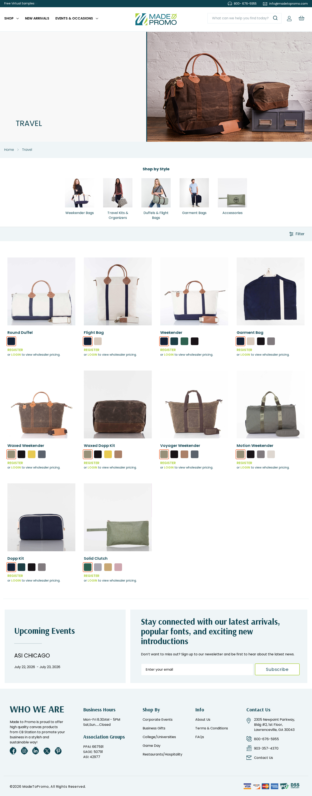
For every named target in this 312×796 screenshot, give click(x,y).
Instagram (24, 750)
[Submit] (275, 18)
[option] (11, 341)
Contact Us (263, 757)
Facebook (13, 750)
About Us (202, 719)
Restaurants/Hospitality (162, 754)
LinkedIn (35, 750)
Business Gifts (154, 728)
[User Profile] (289, 18)
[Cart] (301, 18)
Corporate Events (158, 719)
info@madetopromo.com (288, 3)
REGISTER (15, 349)
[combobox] (244, 18)
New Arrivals (37, 18)
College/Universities (159, 736)
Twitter (47, 750)
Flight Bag (94, 332)
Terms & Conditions (211, 728)
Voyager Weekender (180, 445)
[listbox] (41, 342)
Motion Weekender (255, 445)
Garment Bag (250, 332)
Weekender (171, 332)
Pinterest (58, 750)
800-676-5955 (266, 739)
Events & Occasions (74, 18)
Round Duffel (20, 332)
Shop (9, 18)
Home (9, 149)
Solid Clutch (96, 558)
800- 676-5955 (245, 3)
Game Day (151, 745)
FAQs (199, 736)
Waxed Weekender (25, 445)
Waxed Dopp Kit (99, 445)
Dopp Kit (15, 558)
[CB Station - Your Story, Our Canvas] (156, 19)
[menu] (51, 19)
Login (16, 355)
